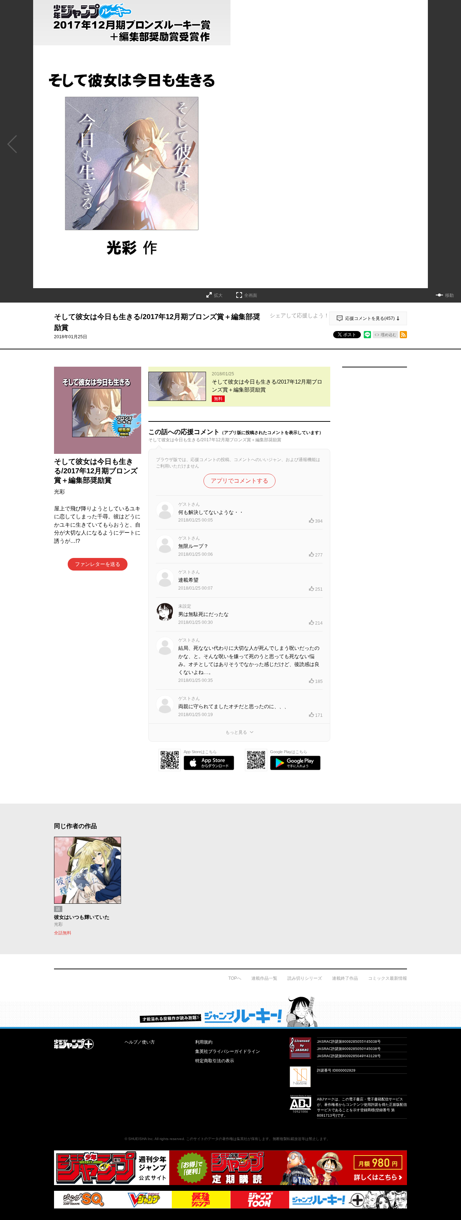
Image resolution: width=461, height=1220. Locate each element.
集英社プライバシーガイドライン (227, 1051)
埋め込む (389, 334)
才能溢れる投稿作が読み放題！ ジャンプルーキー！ (230, 1011)
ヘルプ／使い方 (140, 1042)
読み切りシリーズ (304, 978)
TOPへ (234, 978)
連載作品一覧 (264, 978)
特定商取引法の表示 (214, 1060)
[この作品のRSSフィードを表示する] (403, 334)
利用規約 (203, 1042)
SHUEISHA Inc (140, 1139)
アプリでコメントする (239, 481)
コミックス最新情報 (387, 978)
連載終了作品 (345, 978)
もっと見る (236, 732)
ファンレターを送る (97, 564)
